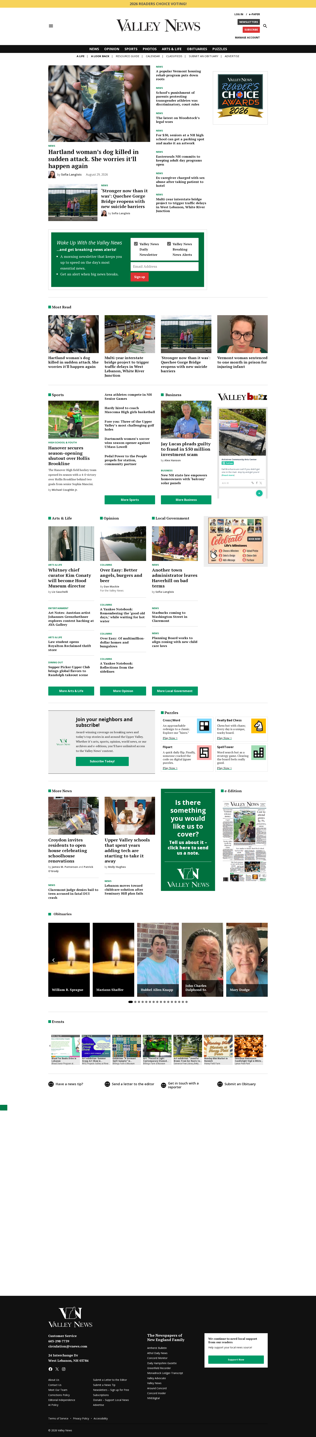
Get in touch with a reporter (183, 1085)
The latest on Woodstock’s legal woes (178, 120)
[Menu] (51, 26)
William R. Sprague (67, 990)
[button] (127, 259)
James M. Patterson (65, 867)
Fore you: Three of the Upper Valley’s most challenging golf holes (129, 425)
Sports (131, 49)
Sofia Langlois (71, 175)
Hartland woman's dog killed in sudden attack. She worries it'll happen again (73, 362)
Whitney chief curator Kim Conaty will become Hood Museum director (69, 578)
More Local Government (175, 691)
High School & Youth (62, 442)
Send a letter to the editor (133, 1084)
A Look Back (100, 56)
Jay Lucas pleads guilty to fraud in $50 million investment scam (186, 449)
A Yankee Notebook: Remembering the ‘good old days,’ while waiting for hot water (122, 615)
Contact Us (54, 1385)
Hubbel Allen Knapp (157, 990)
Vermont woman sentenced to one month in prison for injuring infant (242, 362)
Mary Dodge (240, 990)
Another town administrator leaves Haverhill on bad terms (174, 578)
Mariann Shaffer (109, 990)
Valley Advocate (156, 1378)
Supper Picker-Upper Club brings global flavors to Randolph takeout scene (69, 671)
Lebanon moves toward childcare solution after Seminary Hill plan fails (124, 889)
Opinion (111, 49)
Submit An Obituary (203, 56)
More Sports (130, 500)
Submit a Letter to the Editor (110, 1380)
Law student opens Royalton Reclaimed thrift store (69, 645)
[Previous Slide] (53, 960)
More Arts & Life (71, 691)
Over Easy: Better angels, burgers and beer (121, 575)
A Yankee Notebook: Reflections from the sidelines (116, 667)
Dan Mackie (111, 586)
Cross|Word (171, 720)
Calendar (153, 56)
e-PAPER (254, 14)
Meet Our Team (57, 1390)
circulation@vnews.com (67, 1346)
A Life (80, 56)
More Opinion (123, 691)
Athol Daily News (157, 1353)
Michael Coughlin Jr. (65, 490)
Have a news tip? (69, 1084)
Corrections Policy (59, 1395)
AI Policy (53, 1405)
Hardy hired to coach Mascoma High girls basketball (130, 410)
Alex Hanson (172, 460)
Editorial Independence (61, 1400)
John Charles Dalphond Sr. (196, 988)
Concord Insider (156, 1393)
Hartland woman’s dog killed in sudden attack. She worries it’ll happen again (93, 159)
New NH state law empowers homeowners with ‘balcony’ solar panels (184, 479)
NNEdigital (153, 1398)
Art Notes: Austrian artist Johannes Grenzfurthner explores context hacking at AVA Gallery (71, 618)
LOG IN (238, 14)
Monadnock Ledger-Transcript (165, 1373)
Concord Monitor (157, 1358)
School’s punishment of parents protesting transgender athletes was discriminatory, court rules (177, 98)
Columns (106, 564)
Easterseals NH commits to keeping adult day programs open (179, 160)
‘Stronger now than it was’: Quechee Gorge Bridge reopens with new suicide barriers (124, 198)
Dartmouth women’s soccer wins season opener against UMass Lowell (127, 442)
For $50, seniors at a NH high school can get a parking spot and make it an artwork (180, 139)
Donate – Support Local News (111, 1400)
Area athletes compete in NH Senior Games (128, 396)
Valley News (154, 1383)
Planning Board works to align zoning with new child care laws (174, 642)
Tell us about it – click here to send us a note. (188, 847)
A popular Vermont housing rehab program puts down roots (178, 75)
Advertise (232, 56)
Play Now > (170, 738)
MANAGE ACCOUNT (247, 37)
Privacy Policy (81, 1418)
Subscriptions (101, 1395)
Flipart (167, 747)
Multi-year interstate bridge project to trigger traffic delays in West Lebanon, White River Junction (181, 205)
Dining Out (55, 662)
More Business (186, 500)
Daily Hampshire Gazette (162, 1363)
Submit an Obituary (240, 1084)
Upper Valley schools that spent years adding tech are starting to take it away (127, 850)
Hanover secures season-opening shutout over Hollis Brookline (69, 455)
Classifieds (174, 56)
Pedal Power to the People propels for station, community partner (126, 460)
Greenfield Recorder (159, 1368)
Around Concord (157, 1388)
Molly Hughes (117, 867)
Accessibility (101, 1418)
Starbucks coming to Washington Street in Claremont (169, 616)
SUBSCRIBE (251, 29)
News (94, 49)
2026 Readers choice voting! (158, 3)
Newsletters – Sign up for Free (111, 1390)
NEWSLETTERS (248, 22)
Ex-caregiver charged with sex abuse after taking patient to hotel (180, 181)
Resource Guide (127, 56)
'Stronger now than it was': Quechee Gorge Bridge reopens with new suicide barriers (185, 364)
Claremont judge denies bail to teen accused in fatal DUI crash (73, 893)
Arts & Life (172, 49)
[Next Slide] (262, 960)
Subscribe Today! (102, 761)
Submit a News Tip (104, 1385)
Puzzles (219, 49)
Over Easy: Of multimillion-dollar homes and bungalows (122, 642)
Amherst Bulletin (157, 1348)
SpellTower (225, 747)
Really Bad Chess (229, 720)
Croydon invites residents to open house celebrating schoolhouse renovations (67, 850)
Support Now (236, 1359)
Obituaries (197, 49)
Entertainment (58, 608)
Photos (150, 49)
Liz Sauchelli (60, 592)
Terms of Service (58, 1418)
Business (167, 470)
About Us (53, 1380)
